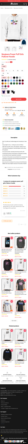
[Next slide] (25, 27)
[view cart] (26, 4)
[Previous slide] (2, 27)
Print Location (4, 88)
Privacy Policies (4, 404)
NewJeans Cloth (8, 8)
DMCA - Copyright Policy (6, 406)
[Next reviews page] (25, 224)
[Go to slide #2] (14, 48)
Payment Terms (4, 416)
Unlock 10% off (2, 438)
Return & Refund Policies (6, 418)
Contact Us (3, 420)
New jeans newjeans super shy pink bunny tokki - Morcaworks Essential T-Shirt (20, 293)
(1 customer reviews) (11, 59)
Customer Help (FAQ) (5, 421)
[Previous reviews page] (19, 224)
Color (3, 75)
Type (3, 64)
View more (14, 320)
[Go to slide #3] (21, 48)
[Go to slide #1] (7, 48)
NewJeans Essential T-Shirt (7, 312)
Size (2, 68)
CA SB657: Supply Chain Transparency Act (9, 408)
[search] (24, 4)
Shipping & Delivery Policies (6, 414)
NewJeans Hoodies (18, 8)
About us (3, 401)
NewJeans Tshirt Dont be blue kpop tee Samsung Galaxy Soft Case (7, 251)
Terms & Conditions (5, 402)
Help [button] (25, 442)
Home (2, 8)
